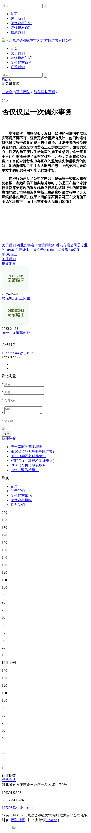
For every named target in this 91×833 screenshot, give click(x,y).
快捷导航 (9, 438)
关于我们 (18, 53)
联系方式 (9, 780)
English (7, 79)
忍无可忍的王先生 (16, 298)
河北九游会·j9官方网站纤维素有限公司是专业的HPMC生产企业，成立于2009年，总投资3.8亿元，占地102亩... (45, 249)
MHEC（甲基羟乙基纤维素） (33, 461)
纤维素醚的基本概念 (26, 447)
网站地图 (18, 820)
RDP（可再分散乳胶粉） (30, 465)
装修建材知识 (21, 58)
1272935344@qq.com (17, 353)
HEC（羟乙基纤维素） (28, 456)
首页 (14, 48)
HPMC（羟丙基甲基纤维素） (33, 451)
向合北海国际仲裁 (16, 333)
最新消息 (9, 263)
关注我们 (9, 259)
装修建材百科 (21, 62)
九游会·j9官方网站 (16, 92)
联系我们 (18, 67)
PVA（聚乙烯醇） (25, 470)
